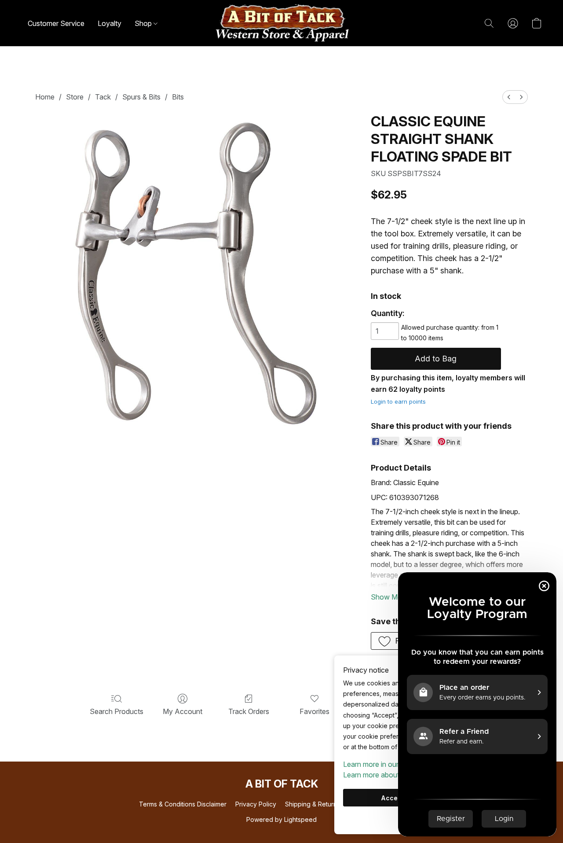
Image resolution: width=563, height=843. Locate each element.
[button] (281, 23)
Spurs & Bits (141, 96)
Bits (178, 96)
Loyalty (109, 23)
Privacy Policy (255, 804)
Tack (103, 96)
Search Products (116, 711)
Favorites (314, 711)
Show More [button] (389, 597)
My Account (182, 711)
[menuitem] (509, 97)
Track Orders (248, 711)
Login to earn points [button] (398, 401)
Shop (144, 23)
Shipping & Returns (312, 804)
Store (75, 96)
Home (45, 96)
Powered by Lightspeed (281, 819)
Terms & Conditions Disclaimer (183, 804)
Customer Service (56, 23)
